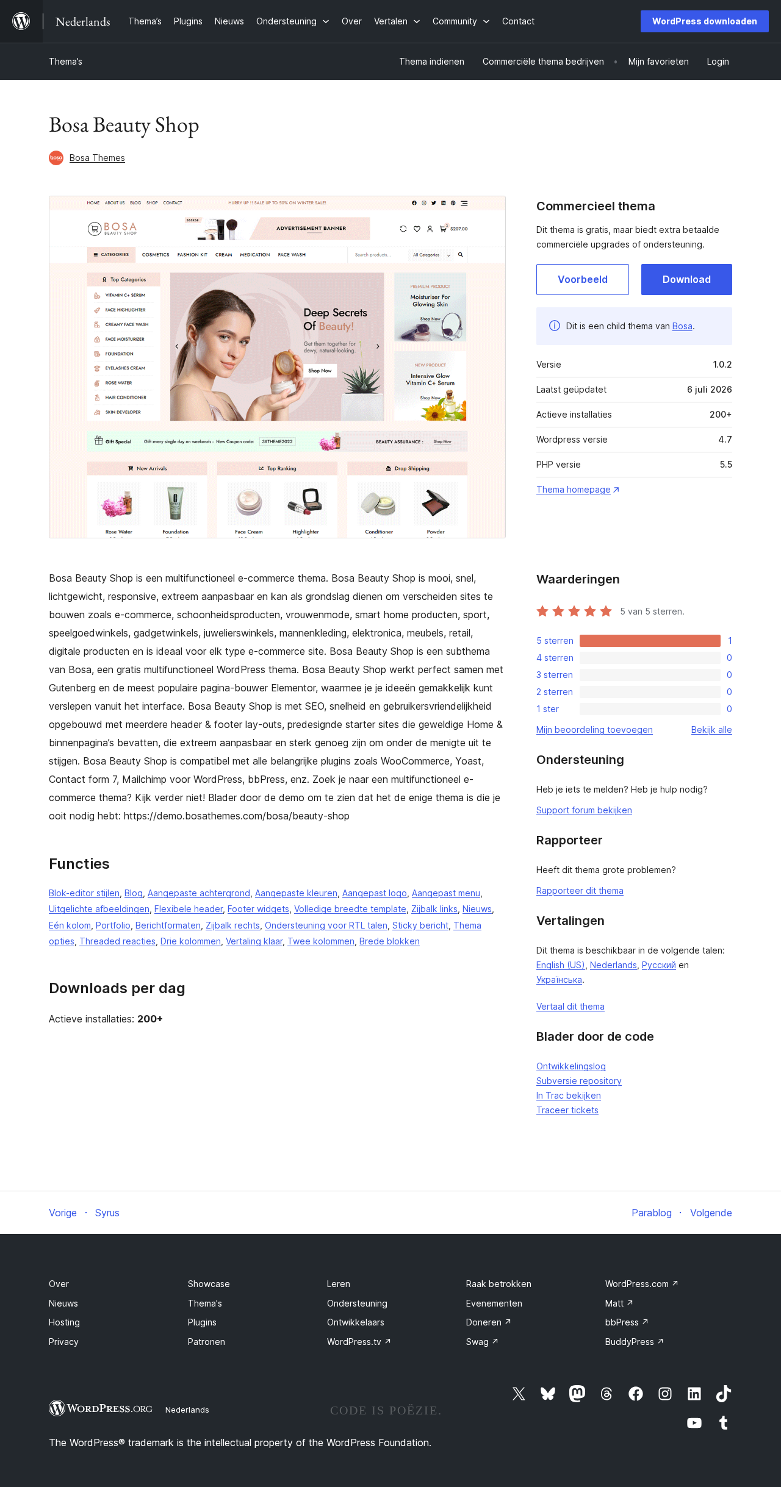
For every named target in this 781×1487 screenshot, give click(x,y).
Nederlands (613, 965)
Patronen (206, 1341)
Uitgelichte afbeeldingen (99, 909)
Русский (659, 965)
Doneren (489, 1322)
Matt (619, 1303)
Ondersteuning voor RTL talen (326, 925)
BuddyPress (634, 1341)
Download (687, 279)
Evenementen (494, 1303)
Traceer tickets (567, 1110)
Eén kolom (70, 925)
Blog (133, 893)
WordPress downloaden (704, 21)
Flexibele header (188, 909)
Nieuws (477, 909)
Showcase (209, 1283)
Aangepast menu (446, 893)
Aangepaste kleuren (296, 893)
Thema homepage (573, 489)
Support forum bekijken (584, 810)
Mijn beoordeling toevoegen (594, 729)
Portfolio (113, 925)
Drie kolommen (190, 941)
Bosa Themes (97, 157)
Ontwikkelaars (355, 1322)
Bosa (682, 326)
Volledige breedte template (350, 909)
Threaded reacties (117, 941)
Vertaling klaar (254, 941)
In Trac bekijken (568, 1095)
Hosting (64, 1322)
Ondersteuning (357, 1303)
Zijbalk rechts (233, 925)
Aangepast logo (374, 893)
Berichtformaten (168, 925)
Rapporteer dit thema (580, 890)
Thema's (205, 1303)
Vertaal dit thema (570, 1006)
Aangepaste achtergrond (199, 893)
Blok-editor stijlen (84, 893)
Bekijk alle (711, 729)
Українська (559, 979)
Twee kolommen (321, 941)
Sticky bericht (420, 925)
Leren (338, 1283)
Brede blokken (389, 941)
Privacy (64, 1341)
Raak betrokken (498, 1283)
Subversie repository (579, 1080)
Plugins (202, 1322)
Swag (482, 1341)
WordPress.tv (359, 1341)
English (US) (560, 965)
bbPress (627, 1322)
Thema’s (65, 61)
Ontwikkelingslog (571, 1066)
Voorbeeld (583, 279)
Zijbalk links (434, 909)
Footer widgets (258, 909)
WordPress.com (642, 1283)
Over (59, 1283)
